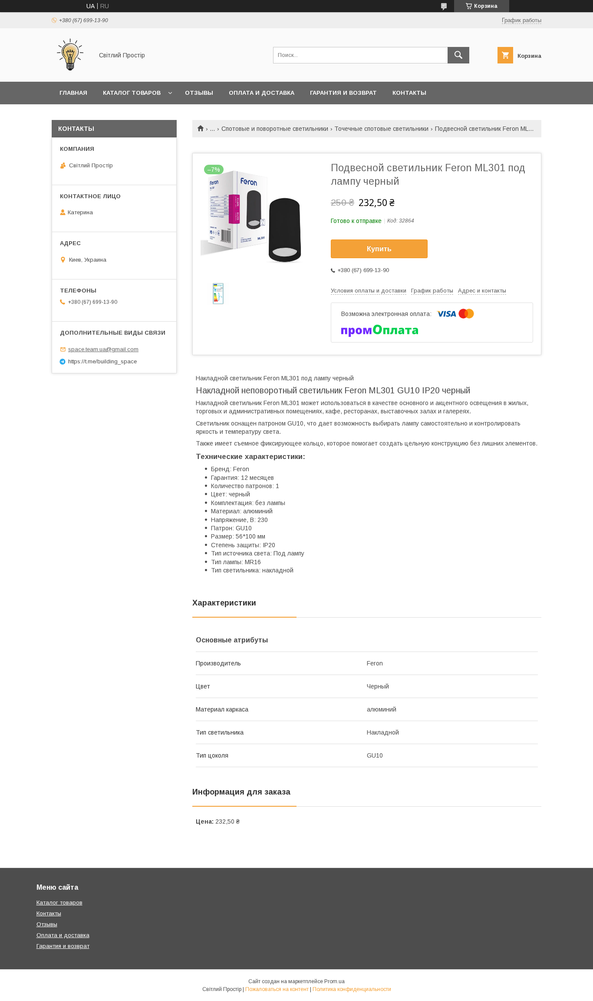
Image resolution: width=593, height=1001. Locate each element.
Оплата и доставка (261, 93)
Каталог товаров (132, 93)
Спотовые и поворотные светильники (274, 128)
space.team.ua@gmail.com (103, 349)
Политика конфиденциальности (352, 989)
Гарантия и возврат (343, 93)
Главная (73, 93)
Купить (379, 249)
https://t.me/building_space (102, 361)
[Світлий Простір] (70, 70)
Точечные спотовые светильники (381, 128)
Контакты (409, 93)
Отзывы (199, 93)
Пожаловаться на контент (277, 989)
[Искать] (458, 55)
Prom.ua (334, 981)
